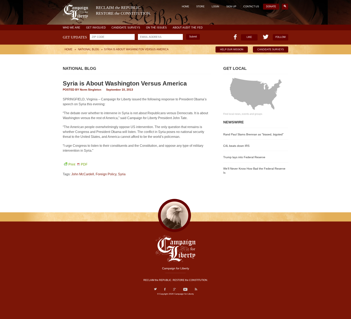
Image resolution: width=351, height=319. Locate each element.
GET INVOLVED (96, 27)
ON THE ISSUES (156, 27)
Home (185, 6)
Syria (122, 174)
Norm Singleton (90, 89)
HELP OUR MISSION (231, 49)
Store (200, 6)
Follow (280, 37)
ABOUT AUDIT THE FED (188, 27)
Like (249, 37)
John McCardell (82, 174)
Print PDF (78, 164)
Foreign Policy (106, 174)
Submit (193, 36)
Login (215, 6)
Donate (271, 6)
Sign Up (231, 6)
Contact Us (251, 6)
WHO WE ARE (71, 27)
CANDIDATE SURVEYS (126, 27)
